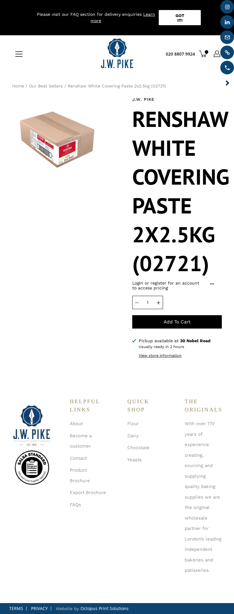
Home (18, 86)
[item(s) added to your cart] (203, 54)
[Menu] (19, 54)
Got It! (180, 18)
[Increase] (158, 302)
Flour (133, 423)
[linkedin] (227, 22)
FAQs (75, 504)
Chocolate (138, 447)
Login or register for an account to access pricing (165, 285)
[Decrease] (136, 302)
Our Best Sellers (46, 86)
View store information (160, 355)
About (76, 423)
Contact (78, 458)
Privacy (39, 608)
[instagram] (227, 7)
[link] (227, 52)
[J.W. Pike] (117, 54)
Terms (16, 608)
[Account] (217, 54)
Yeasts (134, 459)
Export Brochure (88, 492)
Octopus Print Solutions (104, 608)
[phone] (227, 67)
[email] (227, 37)
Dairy (133, 435)
